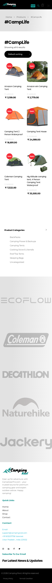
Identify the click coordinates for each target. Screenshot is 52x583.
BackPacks (15, 237)
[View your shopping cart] (42, 5)
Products (21, 17)
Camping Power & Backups (23, 241)
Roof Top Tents (17, 254)
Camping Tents (17, 245)
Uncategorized (17, 262)
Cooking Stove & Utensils (22, 249)
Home (9, 17)
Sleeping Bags (17, 258)
